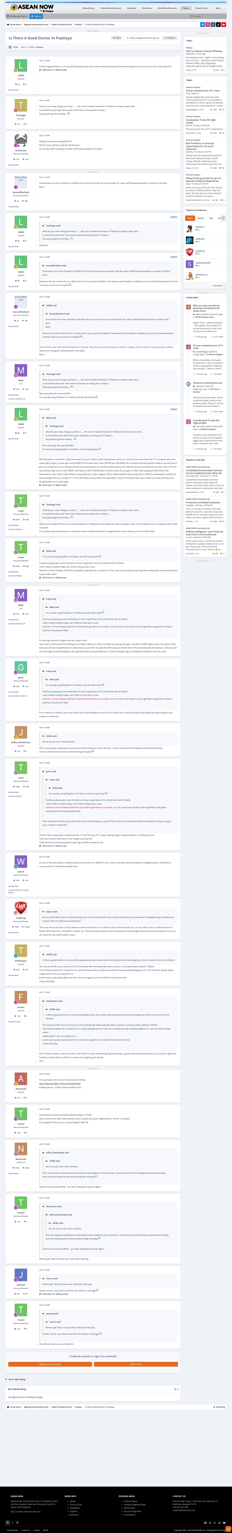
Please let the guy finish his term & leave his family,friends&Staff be (203, 180)
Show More (217, 285)
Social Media (129, 1514)
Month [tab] (201, 218)
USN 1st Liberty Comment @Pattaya (204, 51)
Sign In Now (135, 1364)
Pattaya (39, 47)
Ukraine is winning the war (207, 382)
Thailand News (130, 1501)
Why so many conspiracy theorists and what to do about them (206, 308)
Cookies (37, 1530)
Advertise (74, 1514)
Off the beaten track (204, 317)
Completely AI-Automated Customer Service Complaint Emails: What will (204, 472)
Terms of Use (76, 1504)
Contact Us (25, 1530)
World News (129, 1508)
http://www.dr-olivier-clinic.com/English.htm (60, 1083)
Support (73, 1511)
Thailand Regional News (135, 1504)
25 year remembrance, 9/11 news (203, 90)
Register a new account (50, 1364)
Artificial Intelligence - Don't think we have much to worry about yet (204, 533)
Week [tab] (190, 218)
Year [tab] (211, 218)
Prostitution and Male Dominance (203, 502)
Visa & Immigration (132, 1511)
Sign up (14, 1511)
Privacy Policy (12, 1530)
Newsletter (75, 1508)
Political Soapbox (193, 87)
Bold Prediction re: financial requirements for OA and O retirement (200, 146)
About (72, 1501)
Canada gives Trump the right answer (201, 121)
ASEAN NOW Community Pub (198, 467)
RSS (46, 1530)
